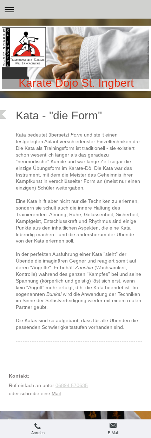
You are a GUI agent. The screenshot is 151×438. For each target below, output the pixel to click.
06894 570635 (71, 385)
